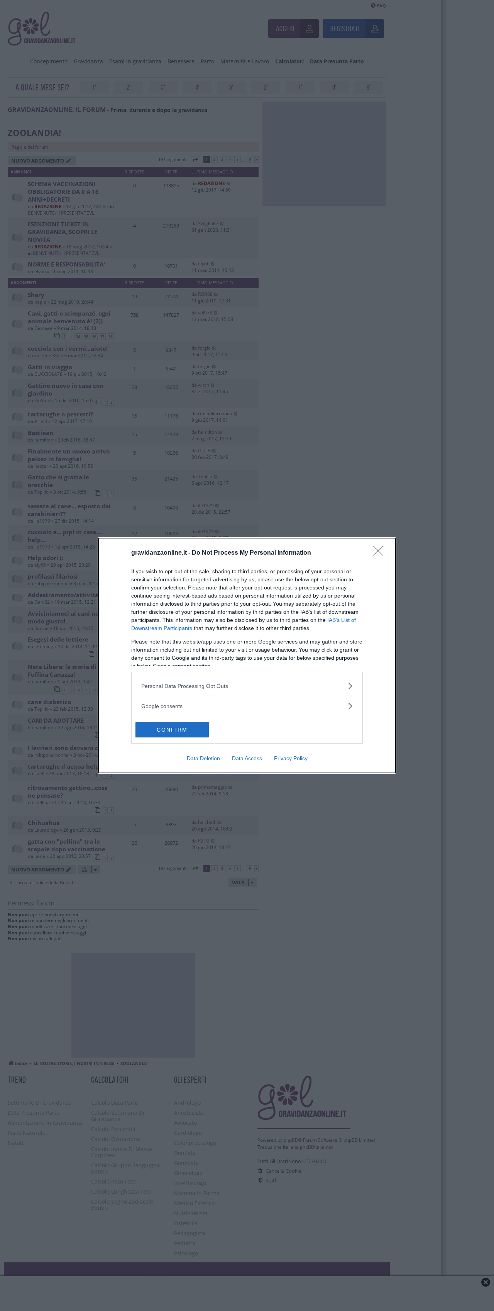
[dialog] (247, 655)
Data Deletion (203, 758)
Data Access (247, 758)
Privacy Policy (291, 758)
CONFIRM (172, 730)
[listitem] (247, 686)
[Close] (380, 553)
